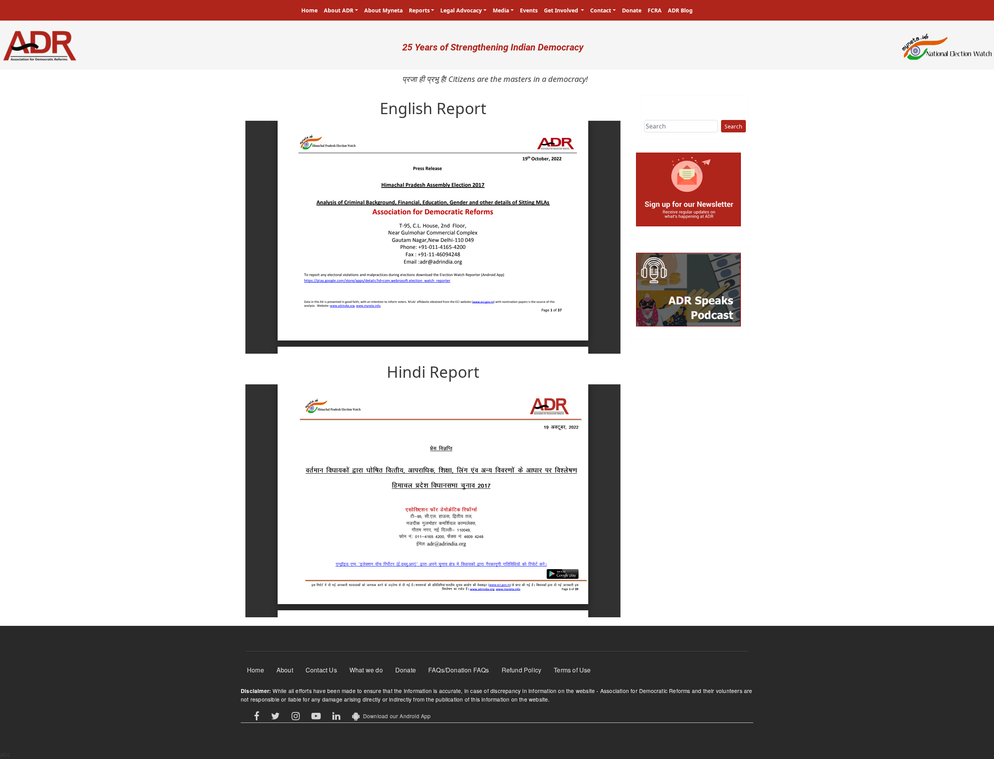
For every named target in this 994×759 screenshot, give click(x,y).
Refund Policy (522, 669)
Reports (419, 10)
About (284, 669)
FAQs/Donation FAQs (458, 669)
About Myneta (383, 10)
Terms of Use (572, 669)
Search (733, 126)
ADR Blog (680, 10)
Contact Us (321, 669)
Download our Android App (395, 716)
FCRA (655, 10)
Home (309, 10)
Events (529, 10)
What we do (366, 669)
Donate (631, 10)
